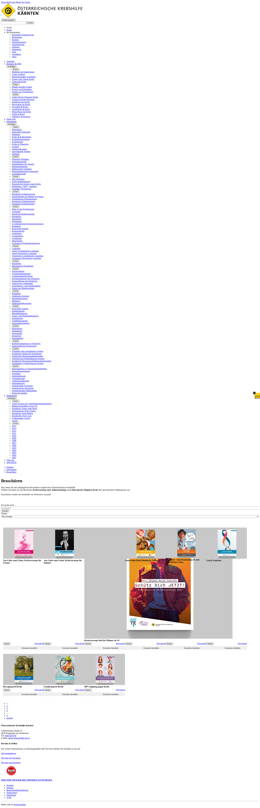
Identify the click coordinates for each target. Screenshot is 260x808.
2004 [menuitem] (14, 450)
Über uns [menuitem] (10, 460)
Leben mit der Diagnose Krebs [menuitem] (25, 97)
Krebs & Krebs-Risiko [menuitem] (21, 137)
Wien (14, 57)
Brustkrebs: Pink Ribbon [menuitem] (22, 413)
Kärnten (15, 40)
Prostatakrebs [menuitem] (17, 338)
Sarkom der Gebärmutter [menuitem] (22, 283)
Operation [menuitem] (16, 373)
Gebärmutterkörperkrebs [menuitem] (22, 276)
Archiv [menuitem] (15, 421)
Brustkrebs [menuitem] (16, 216)
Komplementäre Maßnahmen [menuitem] (24, 391)
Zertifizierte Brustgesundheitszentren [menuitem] (27, 356)
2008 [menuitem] (14, 440)
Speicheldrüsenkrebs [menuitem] (21, 323)
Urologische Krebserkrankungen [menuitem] (26, 243)
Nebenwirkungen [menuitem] (19, 149)
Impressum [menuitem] (11, 795)
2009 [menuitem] (14, 438)
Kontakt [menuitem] (9, 785)
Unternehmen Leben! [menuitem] (21, 418)
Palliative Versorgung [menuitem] (21, 116)
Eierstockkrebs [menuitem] (18, 271)
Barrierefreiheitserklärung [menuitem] (17, 790)
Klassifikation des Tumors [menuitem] (23, 164)
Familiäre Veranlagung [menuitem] (21, 189)
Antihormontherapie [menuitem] (20, 381)
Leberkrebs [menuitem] (17, 233)
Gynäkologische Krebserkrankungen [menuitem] (27, 224)
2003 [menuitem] (14, 453)
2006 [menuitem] (14, 445)
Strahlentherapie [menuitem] (19, 376)
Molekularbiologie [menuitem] (20, 166)
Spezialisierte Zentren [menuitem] (21, 151)
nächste (9, 718)
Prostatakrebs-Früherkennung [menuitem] (24, 199)
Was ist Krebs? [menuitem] (18, 179)
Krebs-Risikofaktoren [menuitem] (21, 181)
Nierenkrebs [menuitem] (17, 333)
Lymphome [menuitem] (17, 238)
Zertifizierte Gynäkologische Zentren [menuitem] (27, 363)
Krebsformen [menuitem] (17, 142)
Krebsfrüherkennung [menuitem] (21, 139)
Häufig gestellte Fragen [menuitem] (22, 87)
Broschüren (11, 472)
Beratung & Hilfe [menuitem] (13, 64)
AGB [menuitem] (8, 797)
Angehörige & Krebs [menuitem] (21, 109)
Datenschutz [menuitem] (11, 792)
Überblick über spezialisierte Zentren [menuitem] (27, 351)
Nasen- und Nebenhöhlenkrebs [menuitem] (25, 316)
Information (11, 469)
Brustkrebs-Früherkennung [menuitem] (23, 194)
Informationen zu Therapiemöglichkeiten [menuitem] (29, 369)
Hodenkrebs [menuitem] (17, 331)
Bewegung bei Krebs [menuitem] (21, 104)
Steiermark (16, 49)
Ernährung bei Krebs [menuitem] (21, 102)
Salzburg (16, 47)
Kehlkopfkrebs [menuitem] (18, 311)
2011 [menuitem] (14, 433)
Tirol (14, 52)
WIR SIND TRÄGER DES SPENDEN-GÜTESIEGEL (26, 780)
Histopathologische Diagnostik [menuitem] (25, 171)
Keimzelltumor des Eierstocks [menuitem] (24, 281)
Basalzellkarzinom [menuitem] (20, 298)
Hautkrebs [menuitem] (16, 226)
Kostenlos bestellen (29, 648)
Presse (9, 30)
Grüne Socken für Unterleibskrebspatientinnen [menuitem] (32, 404)
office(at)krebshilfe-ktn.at (19, 738)
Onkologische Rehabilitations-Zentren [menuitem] (28, 358)
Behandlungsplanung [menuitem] (21, 371)
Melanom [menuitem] (16, 301)
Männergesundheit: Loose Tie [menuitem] (24, 406)
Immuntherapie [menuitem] (18, 383)
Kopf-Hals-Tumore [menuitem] (20, 229)
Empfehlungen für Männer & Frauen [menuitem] (27, 196)
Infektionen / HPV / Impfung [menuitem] (24, 186)
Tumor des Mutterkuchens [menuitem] (23, 288)
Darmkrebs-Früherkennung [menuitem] (23, 201)
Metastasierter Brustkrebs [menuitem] (22, 266)
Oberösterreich (18, 44)
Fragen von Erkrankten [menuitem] (22, 89)
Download (39, 643)
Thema (4, 513)
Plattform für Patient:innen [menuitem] (23, 72)
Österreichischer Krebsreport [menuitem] (24, 346)
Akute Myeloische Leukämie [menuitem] (24, 253)
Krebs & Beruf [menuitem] (18, 114)
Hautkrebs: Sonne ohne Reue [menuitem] (24, 408)
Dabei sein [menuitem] (11, 119)
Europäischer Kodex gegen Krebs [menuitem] (26, 184)
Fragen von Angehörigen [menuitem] (22, 92)
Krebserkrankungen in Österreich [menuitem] (26, 343)
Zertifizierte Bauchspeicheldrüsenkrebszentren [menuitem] (31, 361)
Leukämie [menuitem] (16, 211)
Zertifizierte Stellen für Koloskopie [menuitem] (27, 354)
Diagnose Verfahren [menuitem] (20, 159)
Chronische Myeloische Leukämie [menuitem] (26, 258)
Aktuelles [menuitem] (10, 61)
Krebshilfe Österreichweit (23, 35)
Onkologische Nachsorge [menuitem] (23, 388)
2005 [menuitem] (14, 448)
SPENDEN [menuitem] (11, 462)
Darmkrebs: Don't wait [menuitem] (21, 416)
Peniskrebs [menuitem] (16, 336)
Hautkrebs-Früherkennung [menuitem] (23, 204)
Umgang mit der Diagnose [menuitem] (23, 99)
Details (7, 644)
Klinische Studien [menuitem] (19, 393)
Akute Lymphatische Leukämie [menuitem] (25, 251)
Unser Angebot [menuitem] (18, 74)
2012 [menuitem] (14, 431)
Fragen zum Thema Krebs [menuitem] (23, 79)
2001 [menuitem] (14, 458)
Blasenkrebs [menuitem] (17, 328)
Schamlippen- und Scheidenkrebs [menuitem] (26, 286)
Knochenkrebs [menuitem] (18, 231)
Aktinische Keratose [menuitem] (20, 296)
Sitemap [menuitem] (9, 788)
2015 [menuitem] (14, 426)
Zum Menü (16, 2)
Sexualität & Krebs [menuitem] (20, 107)
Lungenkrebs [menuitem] (17, 236)
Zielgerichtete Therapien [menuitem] (22, 386)
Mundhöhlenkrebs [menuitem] (19, 313)
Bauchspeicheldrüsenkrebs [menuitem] (23, 214)
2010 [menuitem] (14, 436)
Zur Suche (25, 2)
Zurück (15, 69)
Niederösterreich (19, 42)
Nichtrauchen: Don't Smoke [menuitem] (24, 411)
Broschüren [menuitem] (17, 129)
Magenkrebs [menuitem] (17, 241)
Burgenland (17, 37)
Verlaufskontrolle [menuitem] (19, 162)
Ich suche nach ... (8, 505)
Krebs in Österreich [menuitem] (20, 144)
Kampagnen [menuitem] (11, 395)
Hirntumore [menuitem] (17, 221)
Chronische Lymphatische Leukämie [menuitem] (27, 256)
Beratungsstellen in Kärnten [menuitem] (24, 77)
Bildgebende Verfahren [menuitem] (22, 169)
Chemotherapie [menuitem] (18, 378)
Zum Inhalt (6, 2)
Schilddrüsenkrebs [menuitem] (20, 321)
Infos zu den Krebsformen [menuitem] (23, 209)
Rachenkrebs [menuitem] (17, 318)
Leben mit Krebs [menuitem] (19, 82)
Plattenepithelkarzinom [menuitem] (21, 303)
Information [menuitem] (11, 121)
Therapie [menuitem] (16, 154)
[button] (8, 20)
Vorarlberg (16, 54)
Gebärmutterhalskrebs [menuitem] (21, 274)
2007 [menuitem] (14, 443)
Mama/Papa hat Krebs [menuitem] (21, 112)
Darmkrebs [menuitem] (16, 219)
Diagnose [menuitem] (16, 134)
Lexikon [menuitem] (15, 146)
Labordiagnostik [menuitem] (19, 174)
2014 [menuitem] (14, 428)
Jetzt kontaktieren (8, 753)
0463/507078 (10, 736)
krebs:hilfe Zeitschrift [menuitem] (21, 132)
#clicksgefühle (20, 804)
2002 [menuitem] (14, 455)
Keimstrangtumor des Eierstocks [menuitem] (26, 278)
